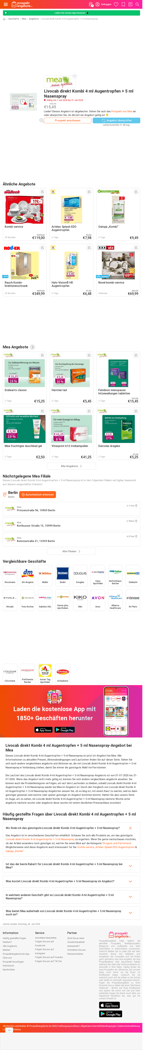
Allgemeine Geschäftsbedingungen (98, 1026)
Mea (24, 19)
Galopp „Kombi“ (15, 851)
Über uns (7, 957)
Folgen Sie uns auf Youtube (49, 957)
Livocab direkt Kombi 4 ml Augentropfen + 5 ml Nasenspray (40, 839)
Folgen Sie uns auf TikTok (48, 961)
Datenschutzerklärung (129, 1026)
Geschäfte (13, 19)
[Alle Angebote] (32, 347)
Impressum (8, 965)
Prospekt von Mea (121, 111)
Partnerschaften (75, 954)
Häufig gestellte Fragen (14, 938)
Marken (6, 950)
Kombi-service (86, 847)
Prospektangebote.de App (16, 954)
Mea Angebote (15, 347)
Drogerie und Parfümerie (117, 843)
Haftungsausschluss (68, 1026)
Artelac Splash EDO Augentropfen (114, 847)
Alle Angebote (10, 946)
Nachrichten (9, 969)
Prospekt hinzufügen (13, 961)
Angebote (34, 19)
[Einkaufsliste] (130, 4)
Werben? (7, 942)
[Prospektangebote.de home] (22, 4)
